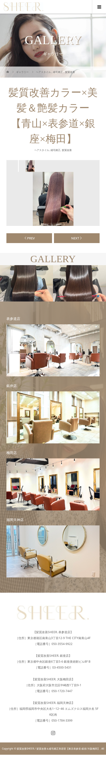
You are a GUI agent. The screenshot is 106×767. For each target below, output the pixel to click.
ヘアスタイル (41, 150)
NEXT (75, 238)
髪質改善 (67, 150)
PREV (31, 238)
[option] (29, 166)
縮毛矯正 (55, 150)
